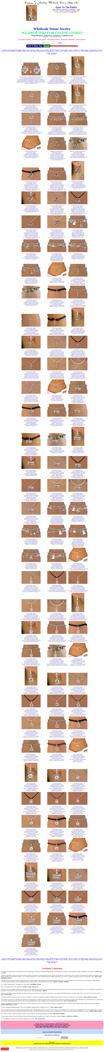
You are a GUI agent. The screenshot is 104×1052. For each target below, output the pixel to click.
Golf (59, 50)
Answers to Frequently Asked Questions (52, 1031)
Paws (8, 51)
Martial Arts (95, 50)
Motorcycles (3, 51)
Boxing (27, 50)
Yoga (101, 51)
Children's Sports (39, 50)
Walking (87, 51)
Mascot (100, 50)
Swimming (66, 51)
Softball (57, 51)
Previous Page (54, 53)
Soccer (53, 51)
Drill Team (52, 50)
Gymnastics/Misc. (64, 50)
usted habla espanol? (24, 39)
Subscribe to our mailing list (52, 1035)
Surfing (61, 51)
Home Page (53, 54)
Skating (34, 51)
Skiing (38, 51)
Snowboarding (48, 51)
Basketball (15, 50)
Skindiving (43, 51)
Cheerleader (32, 50)
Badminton (5, 50)
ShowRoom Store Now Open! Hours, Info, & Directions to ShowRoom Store (52, 1043)
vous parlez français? (53, 39)
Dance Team (46, 50)
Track (79, 51)
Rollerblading (19, 51)
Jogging (86, 50)
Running (24, 51)
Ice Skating (81, 50)
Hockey (70, 50)
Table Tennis (71, 51)
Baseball (10, 50)
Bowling (23, 50)
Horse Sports (75, 50)
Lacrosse (90, 50)
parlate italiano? (80, 39)
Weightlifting (92, 51)
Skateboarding (29, 51)
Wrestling (97, 51)
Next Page (48, 53)
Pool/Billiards (12, 51)
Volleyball (83, 51)
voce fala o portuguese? (39, 39)
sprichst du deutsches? (68, 39)
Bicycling (19, 50)
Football (56, 50)
